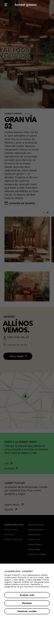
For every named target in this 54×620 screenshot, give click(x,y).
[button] (5, 4)
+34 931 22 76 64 (17, 345)
